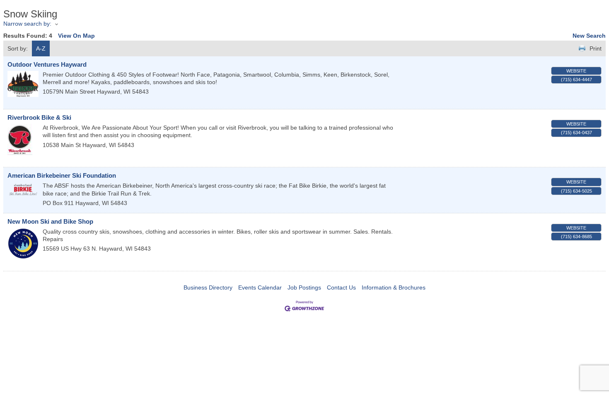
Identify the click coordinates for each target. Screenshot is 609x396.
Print (596, 48)
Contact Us (341, 287)
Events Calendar (260, 287)
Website (576, 70)
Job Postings (304, 287)
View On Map (76, 35)
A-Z (41, 48)
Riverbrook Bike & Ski (39, 117)
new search (589, 35)
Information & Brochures (393, 287)
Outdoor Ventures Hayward (47, 64)
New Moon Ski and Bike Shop (50, 221)
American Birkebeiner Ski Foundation (61, 175)
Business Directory (208, 287)
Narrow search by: (27, 23)
